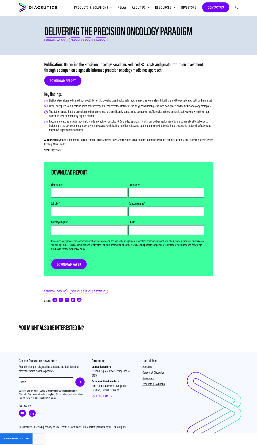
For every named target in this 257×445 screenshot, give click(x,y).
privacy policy (50, 397)
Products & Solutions (153, 384)
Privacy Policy (78, 248)
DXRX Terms (89, 427)
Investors (189, 7)
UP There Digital (117, 427)
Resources (148, 378)
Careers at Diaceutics (153, 372)
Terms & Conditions (71, 427)
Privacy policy (51, 427)
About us (147, 367)
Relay (122, 7)
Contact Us (100, 396)
